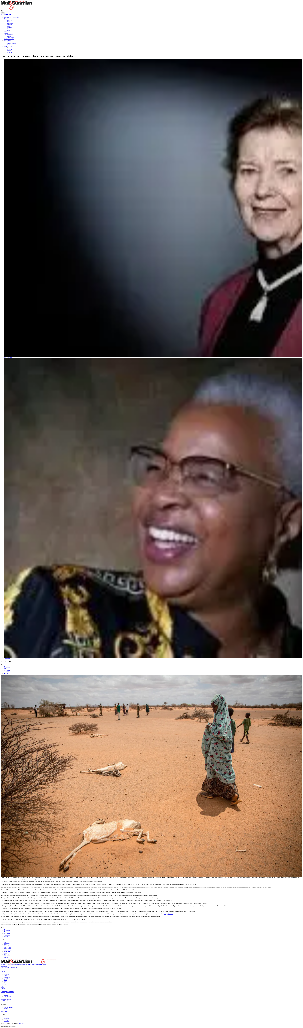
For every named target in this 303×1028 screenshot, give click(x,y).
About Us (6, 1021)
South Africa (7, 974)
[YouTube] (10, 14)
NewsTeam (21, 1023)
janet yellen (6, 954)
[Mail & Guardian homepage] (151, 5)
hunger (5, 953)
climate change (7, 948)
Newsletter (6, 1018)
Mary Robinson (8, 357)
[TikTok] (6, 14)
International (7, 977)
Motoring (6, 981)
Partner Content (4, 1011)
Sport (5, 984)
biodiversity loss (8, 945)
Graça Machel (7, 658)
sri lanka (6, 957)
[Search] (6, 13)
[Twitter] (7, 14)
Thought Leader (7, 992)
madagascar (7, 955)
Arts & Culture (4, 1000)
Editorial (6, 995)
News (3, 971)
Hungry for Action (168, 914)
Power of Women (8, 1007)
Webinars (6, 1008)
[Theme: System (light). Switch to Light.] (3, 13)
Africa (5, 975)
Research (6, 1019)
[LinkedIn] (3, 14)
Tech (5, 982)
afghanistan (6, 943)
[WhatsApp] (8, 14)
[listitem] (4, 964)
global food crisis (8, 950)
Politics (2, 987)
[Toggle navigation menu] (2, 11)
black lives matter (8, 947)
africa (5, 944)
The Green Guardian (6, 999)
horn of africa (7, 951)
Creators (5, 966)
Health (5, 980)
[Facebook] (1, 14)
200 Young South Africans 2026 (9, 967)
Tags (2, 966)
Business (3, 988)
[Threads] (5, 14)
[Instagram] (2, 14)
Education (6, 978)
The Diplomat (7, 996)
